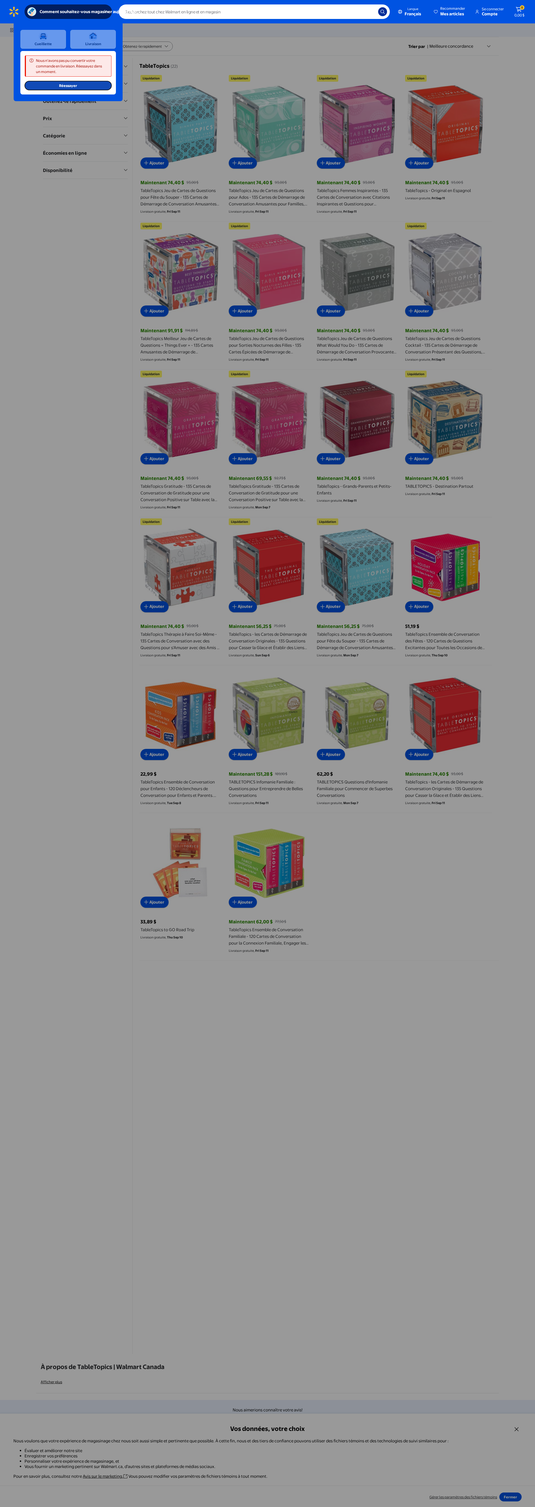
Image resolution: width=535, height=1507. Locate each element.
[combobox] (254, 11)
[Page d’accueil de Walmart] (14, 11)
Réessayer (68, 85)
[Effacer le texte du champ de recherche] (369, 11)
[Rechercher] (382, 11)
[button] (450, 11)
